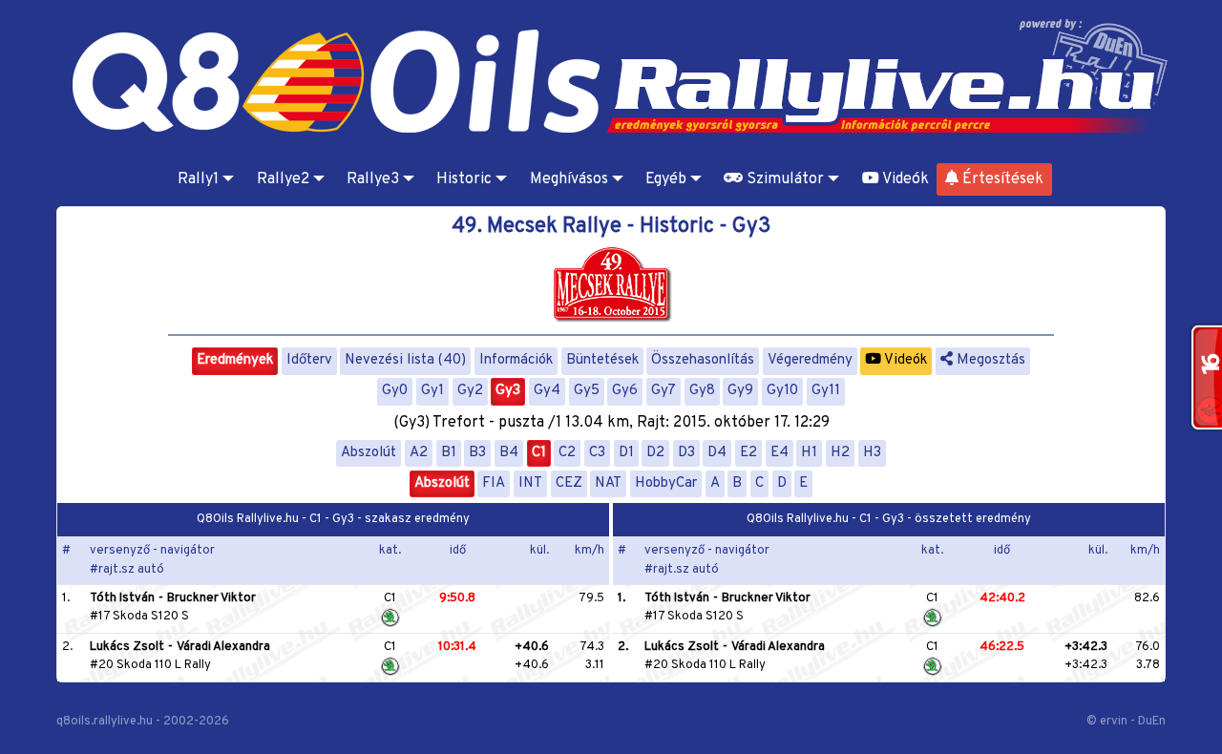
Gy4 (547, 391)
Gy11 (825, 391)
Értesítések (1001, 179)
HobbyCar (666, 483)
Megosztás (989, 360)
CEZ (569, 483)
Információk (516, 360)
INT (530, 483)
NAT (608, 483)
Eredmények (235, 360)
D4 (717, 453)
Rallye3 (373, 179)
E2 (748, 453)
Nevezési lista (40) (405, 360)
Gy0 (395, 391)
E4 (779, 453)
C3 (597, 453)
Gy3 (507, 391)
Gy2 (470, 391)
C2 (567, 453)
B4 (508, 453)
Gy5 (587, 391)
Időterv (309, 360)
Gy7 (663, 391)
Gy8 (702, 391)
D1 (626, 453)
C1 (539, 453)
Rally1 (198, 179)
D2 (655, 453)
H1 (809, 453)
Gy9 (740, 391)
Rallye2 (283, 179)
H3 (872, 453)
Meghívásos (569, 179)
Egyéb (665, 179)
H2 (840, 453)
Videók (904, 179)
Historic (464, 179)
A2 (419, 453)
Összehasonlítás (702, 360)
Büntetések (602, 360)
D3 (686, 453)
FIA (493, 483)
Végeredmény (810, 360)
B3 (477, 453)
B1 (448, 453)
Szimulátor (783, 179)
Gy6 (625, 391)
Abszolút (368, 453)
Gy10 (782, 391)
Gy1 (432, 391)
